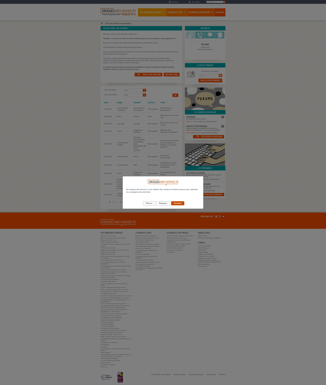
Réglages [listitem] (163, 203)
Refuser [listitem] (149, 203)
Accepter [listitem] (178, 203)
